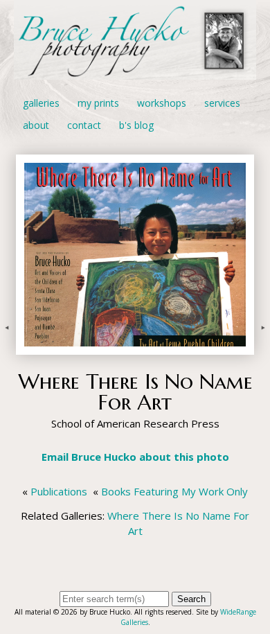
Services (222, 102)
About (36, 125)
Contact (84, 125)
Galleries (41, 102)
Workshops (161, 102)
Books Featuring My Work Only (174, 491)
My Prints (98, 102)
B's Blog (136, 125)
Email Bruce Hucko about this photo (135, 457)
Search (191, 599)
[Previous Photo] (8, 347)
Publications (58, 491)
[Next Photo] (262, 347)
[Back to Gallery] (135, 347)
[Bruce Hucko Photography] (135, 71)
